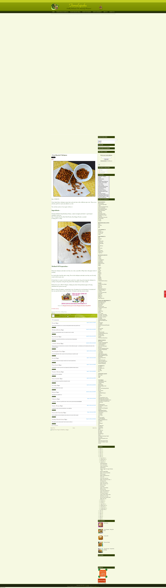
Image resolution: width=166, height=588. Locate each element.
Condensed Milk (100, 241)
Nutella (99, 234)
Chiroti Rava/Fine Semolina (102, 307)
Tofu (99, 371)
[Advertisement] (74, 144)
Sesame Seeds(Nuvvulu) (102, 362)
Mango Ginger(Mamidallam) (102, 354)
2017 (100, 512)
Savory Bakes (64, 316)
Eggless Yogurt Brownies (104, 483)
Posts (101, 170)
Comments (102, 172)
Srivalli (54, 358)
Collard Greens (100, 402)
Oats (99, 327)
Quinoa (99, 326)
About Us (105, 11)
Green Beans (100, 413)
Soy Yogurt (100, 370)
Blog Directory (2, 587)
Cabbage (99, 391)
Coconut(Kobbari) (101, 259)
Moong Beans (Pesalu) (101, 213)
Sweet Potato (100, 437)
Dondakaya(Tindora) (101, 404)
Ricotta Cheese (100, 250)
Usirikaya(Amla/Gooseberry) (102, 280)
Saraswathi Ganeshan (57, 412)
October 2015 (102, 506)
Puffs (99, 226)
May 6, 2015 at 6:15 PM (91, 412)
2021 (100, 517)
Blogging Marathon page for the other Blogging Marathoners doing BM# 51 (77, 305)
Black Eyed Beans (101, 203)
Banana (99, 271)
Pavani (53, 323)
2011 (100, 451)
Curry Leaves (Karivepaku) (102, 346)
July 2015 (101, 502)
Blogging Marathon (80, 315)
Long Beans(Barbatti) (101, 418)
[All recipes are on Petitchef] (102, 582)
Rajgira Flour (100, 295)
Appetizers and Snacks (63, 315)
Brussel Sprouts (100, 390)
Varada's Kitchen (56, 372)
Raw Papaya (100, 432)
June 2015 (102, 501)
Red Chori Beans (100, 218)
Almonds (99, 256)
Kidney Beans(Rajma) (101, 210)
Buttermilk (99, 238)
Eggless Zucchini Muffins (104, 487)
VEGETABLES (100, 380)
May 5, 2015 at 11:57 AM (91, 405)
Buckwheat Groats (101, 306)
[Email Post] (68, 316)
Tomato (99, 439)
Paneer (99, 249)
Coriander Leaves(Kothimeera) (103, 342)
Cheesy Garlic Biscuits (103, 464)
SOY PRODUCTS (101, 365)
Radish (99, 429)
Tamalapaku (83, 4)
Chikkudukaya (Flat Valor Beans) (103, 398)
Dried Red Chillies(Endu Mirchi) (103, 348)
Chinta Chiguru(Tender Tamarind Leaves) (104, 399)
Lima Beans (100, 211)
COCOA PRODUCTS (102, 229)
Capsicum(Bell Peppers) (102, 392)
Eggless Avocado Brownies (104, 491)
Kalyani (54, 392)
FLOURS (99, 283)
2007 (100, 448)
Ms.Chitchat (55, 337)
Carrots (99, 394)
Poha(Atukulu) (100, 322)
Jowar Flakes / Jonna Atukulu (102, 315)
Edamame (99, 409)
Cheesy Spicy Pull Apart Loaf (104, 490)
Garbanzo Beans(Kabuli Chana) (103, 206)
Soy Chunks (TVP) (101, 368)
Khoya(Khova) (100, 245)
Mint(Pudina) (100, 356)
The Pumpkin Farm (57, 351)
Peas (99, 424)
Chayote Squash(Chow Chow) (103, 397)
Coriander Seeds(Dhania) (102, 343)
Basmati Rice (100, 305)
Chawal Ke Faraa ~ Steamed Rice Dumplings (109, 549)
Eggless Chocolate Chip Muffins (105, 472)
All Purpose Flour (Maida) (102, 284)
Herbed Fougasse (103, 474)
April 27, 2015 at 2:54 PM (91, 364)
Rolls (99, 227)
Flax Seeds (100, 350)
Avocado (99, 270)
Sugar (99, 377)
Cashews (99, 257)
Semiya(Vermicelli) (101, 332)
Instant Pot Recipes (86, 11)
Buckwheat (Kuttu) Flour (102, 288)
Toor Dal (99, 219)
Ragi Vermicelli (100, 328)
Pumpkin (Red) (100, 427)
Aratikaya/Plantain (101, 382)
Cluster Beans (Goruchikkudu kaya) (103, 401)
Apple (99, 269)
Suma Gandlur (56, 378)
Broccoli (99, 389)
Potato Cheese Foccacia (103, 482)
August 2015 (102, 504)
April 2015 (102, 462)
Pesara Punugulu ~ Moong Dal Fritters (108, 530)
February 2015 (102, 459)
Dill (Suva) (100, 347)
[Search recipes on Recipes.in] (102, 583)
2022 (100, 519)
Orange (99, 276)
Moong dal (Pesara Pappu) (102, 214)
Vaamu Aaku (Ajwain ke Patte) (103, 440)
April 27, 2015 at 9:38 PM (91, 371)
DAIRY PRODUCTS (101, 236)
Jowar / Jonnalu (100, 313)
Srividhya (54, 385)
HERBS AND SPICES (102, 340)
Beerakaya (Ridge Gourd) (102, 385)
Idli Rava (99, 312)
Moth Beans (100, 216)
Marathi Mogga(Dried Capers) (103, 355)
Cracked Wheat (100, 311)
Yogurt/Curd (100, 252)
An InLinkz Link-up (55, 308)
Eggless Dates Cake (103, 498)
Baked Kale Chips (103, 489)
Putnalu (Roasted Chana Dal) (102, 217)
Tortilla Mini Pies (103, 467)
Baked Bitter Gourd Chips (104, 495)
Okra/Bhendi (100, 420)
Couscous (99, 309)
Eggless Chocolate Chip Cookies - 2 (105, 479)
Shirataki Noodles (101, 334)
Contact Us (111, 11)
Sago (99, 330)
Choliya (99, 205)
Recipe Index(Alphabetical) (62, 11)
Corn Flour (100, 291)
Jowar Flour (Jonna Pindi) (102, 292)
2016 (100, 510)
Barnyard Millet (100, 304)
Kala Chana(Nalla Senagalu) (102, 209)
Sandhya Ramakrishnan (58, 419)
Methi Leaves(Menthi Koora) (102, 419)
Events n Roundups (97, 11)
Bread (99, 224)
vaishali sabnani (56, 343)
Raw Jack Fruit (100, 430)
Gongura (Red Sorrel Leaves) (102, 411)
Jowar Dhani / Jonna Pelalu (102, 314)
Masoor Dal (100, 212)
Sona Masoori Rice (101, 335)
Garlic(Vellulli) (100, 351)
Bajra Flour (100, 285)
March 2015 (102, 460)
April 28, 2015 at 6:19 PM (91, 378)
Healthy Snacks (87, 315)
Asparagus (100, 383)
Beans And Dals (73, 315)
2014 (100, 455)
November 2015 (102, 508)
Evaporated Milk (100, 243)
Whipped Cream (100, 251)
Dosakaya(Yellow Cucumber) (102, 405)
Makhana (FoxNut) (101, 263)
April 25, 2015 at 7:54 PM (91, 322)
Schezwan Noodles (107, 542)
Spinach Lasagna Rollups (104, 471)
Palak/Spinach (100, 423)
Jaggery (99, 376)
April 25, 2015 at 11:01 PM (91, 336)
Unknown (54, 399)
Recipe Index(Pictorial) (75, 11)
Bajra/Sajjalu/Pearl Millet (102, 301)
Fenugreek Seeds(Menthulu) (102, 349)
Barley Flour (100, 286)
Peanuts (99, 264)
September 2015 (102, 505)
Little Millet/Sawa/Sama (102, 319)
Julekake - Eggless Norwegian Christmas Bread (106, 469)
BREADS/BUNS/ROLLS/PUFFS (103, 222)
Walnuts (99, 265)
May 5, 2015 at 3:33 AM (91, 398)
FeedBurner (109, 161)
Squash (99, 434)
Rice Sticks (100, 329)
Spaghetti (99, 336)
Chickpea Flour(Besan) (101, 290)
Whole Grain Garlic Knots (104, 478)
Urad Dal (99, 220)
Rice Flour (99, 297)
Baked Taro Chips (103, 485)
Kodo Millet (100, 318)
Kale (99, 416)
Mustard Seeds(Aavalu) (102, 357)
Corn (99, 403)
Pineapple (99, 277)
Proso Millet (100, 323)
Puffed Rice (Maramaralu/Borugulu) (103, 325)
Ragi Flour (100, 294)
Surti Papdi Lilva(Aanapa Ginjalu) (103, 436)
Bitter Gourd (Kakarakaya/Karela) (103, 388)
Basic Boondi (106, 523)
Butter (99, 237)
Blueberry (99, 272)
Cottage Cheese (100, 242)
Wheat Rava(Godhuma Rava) (102, 337)
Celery (99, 396)
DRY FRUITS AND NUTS (102, 255)
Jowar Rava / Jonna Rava (102, 316)
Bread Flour (100, 287)
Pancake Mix (100, 293)
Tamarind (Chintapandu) (102, 363)
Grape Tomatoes (100, 412)
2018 (100, 513)
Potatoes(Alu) (100, 426)
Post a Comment (55, 425)
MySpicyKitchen (56, 330)
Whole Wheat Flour (101, 298)
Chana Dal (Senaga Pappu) (102, 204)
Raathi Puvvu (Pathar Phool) (102, 361)
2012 (100, 452)
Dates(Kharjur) (100, 262)
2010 (100, 449)
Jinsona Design (82, 586)
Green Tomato (100, 415)
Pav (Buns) (100, 225)
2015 (100, 456)
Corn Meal (100, 308)
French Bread (102, 486)
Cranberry (99, 273)
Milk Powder (100, 248)
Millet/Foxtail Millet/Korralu (102, 320)
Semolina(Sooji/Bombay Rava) (103, 333)
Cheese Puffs (102, 476)
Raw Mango (100, 431)
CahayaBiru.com (96, 586)
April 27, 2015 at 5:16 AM (91, 357)
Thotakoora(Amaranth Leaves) (103, 438)
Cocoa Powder (100, 233)
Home (53, 11)
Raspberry (99, 278)
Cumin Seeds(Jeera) (101, 344)
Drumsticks (100, 406)
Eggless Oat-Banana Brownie (104, 475)
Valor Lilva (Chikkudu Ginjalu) (103, 441)
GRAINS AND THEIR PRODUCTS (104, 300)
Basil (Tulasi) (100, 341)
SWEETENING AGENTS (102, 373)
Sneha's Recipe (56, 406)
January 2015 (102, 458)
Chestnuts (99, 258)
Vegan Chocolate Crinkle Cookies (105, 494)
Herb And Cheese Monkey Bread (105, 497)
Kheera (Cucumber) (101, 417)
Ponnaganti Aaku (100, 425)
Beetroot (99, 387)
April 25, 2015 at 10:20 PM (91, 329)
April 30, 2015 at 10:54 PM (91, 391)
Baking (69, 315)
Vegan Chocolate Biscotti (104, 466)
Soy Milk (99, 369)
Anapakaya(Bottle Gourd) (102, 381)
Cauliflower (100, 395)
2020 (100, 516)
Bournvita (99, 230)
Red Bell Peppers (101, 433)
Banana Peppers (100, 384)
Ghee (99, 244)
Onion (99, 422)
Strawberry (100, 279)
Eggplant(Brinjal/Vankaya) (102, 410)
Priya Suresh (55, 365)
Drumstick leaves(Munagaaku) (103, 408)
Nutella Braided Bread (103, 463)
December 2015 (102, 509)
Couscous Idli (106, 535)
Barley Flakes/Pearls (101, 302)
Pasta (99, 321)
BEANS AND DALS (101, 202)
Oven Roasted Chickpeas (59, 155)
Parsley (99, 358)
